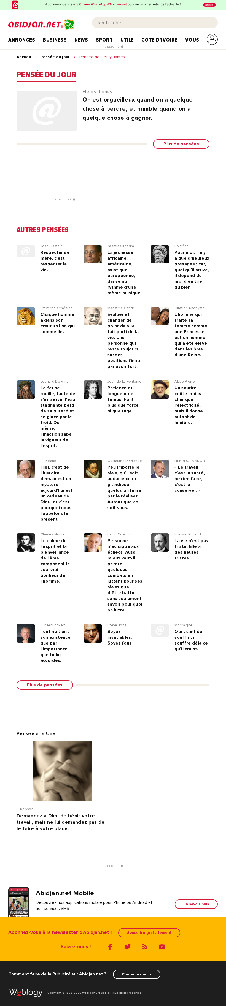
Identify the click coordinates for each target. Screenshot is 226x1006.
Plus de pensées (181, 144)
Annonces (21, 40)
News (81, 40)
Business (55, 40)
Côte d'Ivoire (159, 40)
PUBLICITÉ (112, 46)
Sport (104, 40)
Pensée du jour (55, 57)
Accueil (24, 57)
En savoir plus (196, 904)
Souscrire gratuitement (149, 932)
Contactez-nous (137, 974)
